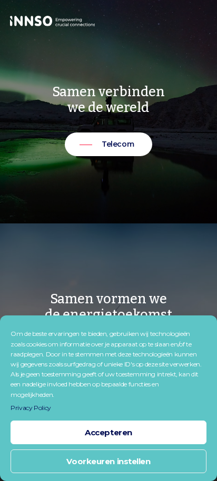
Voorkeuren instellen (108, 461)
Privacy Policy (31, 408)
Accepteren (108, 432)
